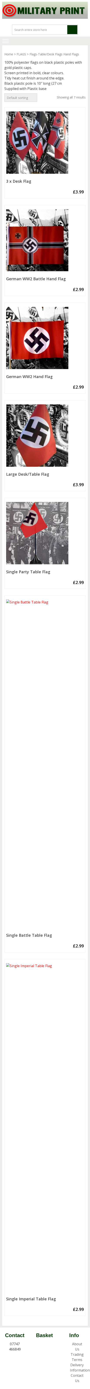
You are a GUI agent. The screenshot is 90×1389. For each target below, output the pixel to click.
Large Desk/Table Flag (27, 474)
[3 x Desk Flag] (45, 144)
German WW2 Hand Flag (29, 376)
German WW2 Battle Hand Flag (36, 279)
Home (8, 54)
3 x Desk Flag (18, 181)
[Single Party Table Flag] (45, 535)
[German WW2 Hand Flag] (45, 340)
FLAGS (21, 54)
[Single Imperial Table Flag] (45, 1129)
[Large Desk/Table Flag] (45, 437)
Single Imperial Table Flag (31, 1299)
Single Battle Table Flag (29, 935)
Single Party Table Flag (28, 572)
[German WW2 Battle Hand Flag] (45, 242)
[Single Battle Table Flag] (45, 765)
